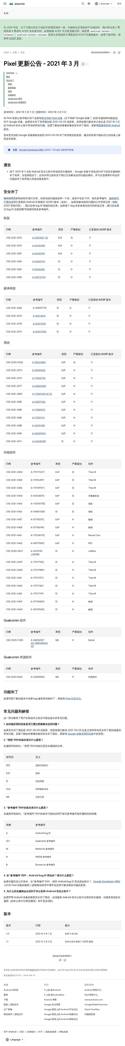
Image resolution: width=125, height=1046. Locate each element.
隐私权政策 (51, 1032)
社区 (22, 1032)
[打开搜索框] (83, 3)
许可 (40, 1032)
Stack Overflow (92, 1009)
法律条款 (31, 1032)
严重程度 (8, 202)
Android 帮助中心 (93, 990)
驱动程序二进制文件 (13, 1014)
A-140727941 (39, 277)
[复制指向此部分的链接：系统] (13, 343)
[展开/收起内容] (16, 73)
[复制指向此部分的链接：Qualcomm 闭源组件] (35, 657)
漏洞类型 (114, 198)
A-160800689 (39, 386)
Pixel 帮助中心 (91, 994)
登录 (119, 3)
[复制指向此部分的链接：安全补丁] (21, 192)
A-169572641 (39, 316)
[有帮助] (114, 52)
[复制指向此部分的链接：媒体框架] (19, 288)
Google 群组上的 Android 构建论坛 (61, 1014)
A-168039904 (39, 433)
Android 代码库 (11, 990)
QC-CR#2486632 (39, 643)
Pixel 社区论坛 (73, 698)
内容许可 (33, 970)
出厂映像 (8, 1009)
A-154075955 (39, 331)
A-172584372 (38, 409)
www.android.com (94, 999)
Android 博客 (50, 999)
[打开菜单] (5, 3)
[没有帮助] (119, 52)
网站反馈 (63, 1032)
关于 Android (10, 1032)
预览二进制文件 (11, 1004)
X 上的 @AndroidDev (54, 994)
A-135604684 (39, 362)
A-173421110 (38, 417)
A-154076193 (39, 323)
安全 (23, 52)
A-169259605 (38, 370)
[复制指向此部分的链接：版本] (14, 914)
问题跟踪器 (90, 1014)
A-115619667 (38, 237)
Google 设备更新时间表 (80, 733)
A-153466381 (38, 269)
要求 (6, 994)
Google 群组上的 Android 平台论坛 (61, 1009)
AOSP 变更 (15, 38)
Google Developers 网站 (31, 149)
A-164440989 (39, 441)
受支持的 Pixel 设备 (52, 118)
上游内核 (35, 554)
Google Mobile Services (96, 1004)
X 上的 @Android (52, 990)
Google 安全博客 (52, 1004)
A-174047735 (38, 378)
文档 (6, 13)
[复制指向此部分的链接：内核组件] (19, 452)
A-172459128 (38, 394)
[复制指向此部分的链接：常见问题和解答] (32, 712)
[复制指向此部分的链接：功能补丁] (21, 692)
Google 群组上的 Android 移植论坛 (61, 1019)
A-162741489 (38, 425)
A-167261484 (38, 245)
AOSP (6, 52)
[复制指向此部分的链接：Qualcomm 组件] (29, 621)
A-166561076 (38, 261)
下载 (6, 999)
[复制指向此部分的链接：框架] (13, 218)
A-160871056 (38, 402)
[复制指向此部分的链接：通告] (14, 165)
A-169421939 (38, 253)
